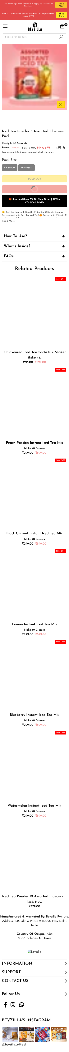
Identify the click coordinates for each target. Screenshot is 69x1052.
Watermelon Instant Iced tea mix (34, 806)
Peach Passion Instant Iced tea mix (34, 443)
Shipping (22, 152)
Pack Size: (10, 160)
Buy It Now (47, 190)
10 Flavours (26, 168)
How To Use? (15, 236)
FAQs (9, 256)
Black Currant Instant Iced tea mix (34, 533)
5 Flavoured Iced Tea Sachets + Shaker (34, 352)
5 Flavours (9, 168)
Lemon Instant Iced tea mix (34, 624)
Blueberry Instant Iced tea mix (34, 715)
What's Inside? (17, 246)
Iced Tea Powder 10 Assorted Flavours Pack (34, 896)
